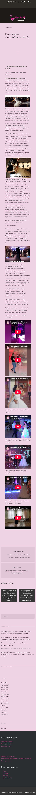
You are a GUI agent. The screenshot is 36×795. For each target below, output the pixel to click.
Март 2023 (4, 692)
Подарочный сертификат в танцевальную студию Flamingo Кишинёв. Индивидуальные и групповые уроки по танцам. (18, 654)
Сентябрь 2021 (5, 705)
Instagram (5, 775)
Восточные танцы (6, 746)
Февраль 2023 (5, 694)
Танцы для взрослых (7, 741)
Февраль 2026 (5, 685)
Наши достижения (6, 761)
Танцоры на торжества (7, 756)
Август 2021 (4, 707)
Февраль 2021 (5, 714)
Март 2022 (4, 701)
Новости (9, 27)
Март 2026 (4, 683)
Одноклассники (7, 778)
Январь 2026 (4, 687)
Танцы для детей (6, 744)
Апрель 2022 (5, 698)
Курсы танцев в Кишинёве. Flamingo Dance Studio (15, 648)
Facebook (5, 773)
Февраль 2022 (5, 703)
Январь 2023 (4, 696)
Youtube (5, 771)
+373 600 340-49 (11, 2)
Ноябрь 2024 (4, 689)
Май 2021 (4, 710)
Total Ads (32, 792)
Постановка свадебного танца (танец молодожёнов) (16, 758)
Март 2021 (4, 712)
